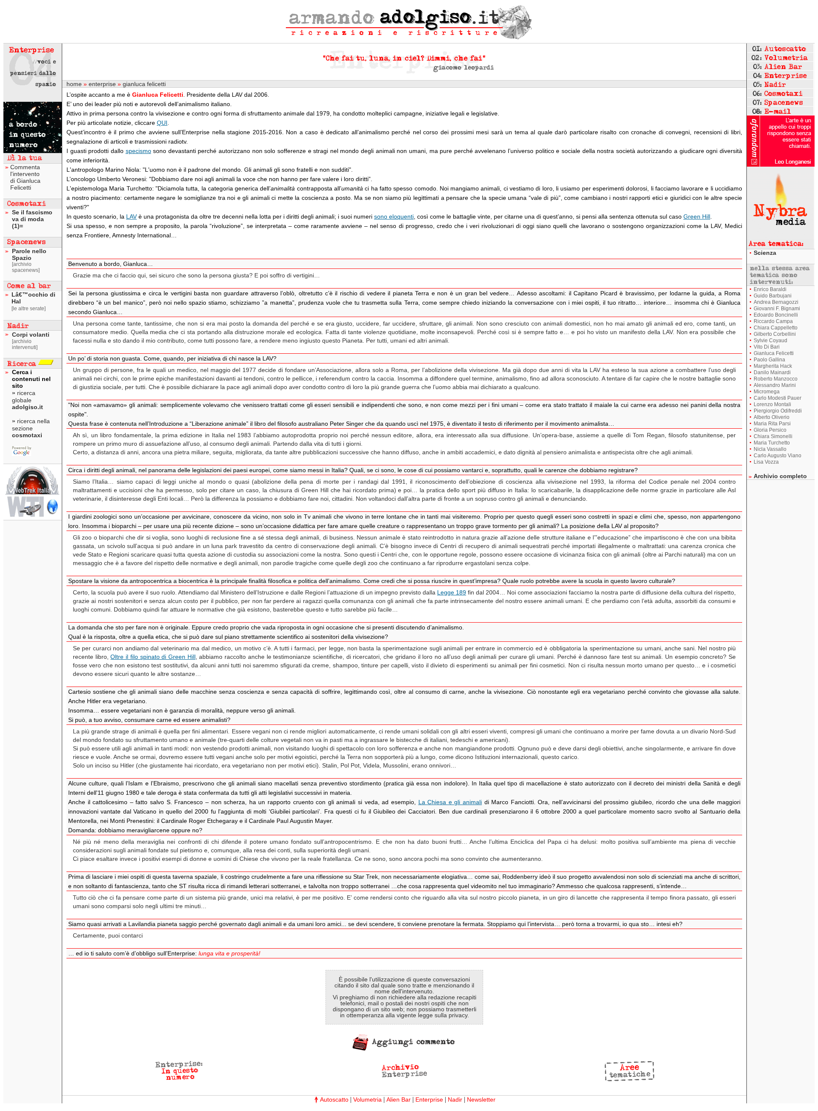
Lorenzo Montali (772, 404)
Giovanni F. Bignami (777, 309)
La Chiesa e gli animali (450, 802)
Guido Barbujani (773, 296)
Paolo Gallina (769, 360)
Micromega (767, 392)
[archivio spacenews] (26, 267)
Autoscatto (334, 1099)
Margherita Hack (773, 366)
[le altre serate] (29, 309)
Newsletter (481, 1099)
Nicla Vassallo (770, 449)
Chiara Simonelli (773, 436)
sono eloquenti (394, 216)
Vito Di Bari (767, 347)
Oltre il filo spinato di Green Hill (152, 656)
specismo (138, 150)
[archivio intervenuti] (24, 344)
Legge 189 (451, 592)
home (74, 84)
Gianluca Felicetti (774, 353)
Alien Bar (398, 1099)
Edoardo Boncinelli (776, 315)
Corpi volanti (30, 334)
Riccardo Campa (773, 321)
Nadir (455, 1099)
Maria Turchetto (772, 443)
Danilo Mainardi (772, 372)
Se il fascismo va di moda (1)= (32, 219)
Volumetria (367, 1099)
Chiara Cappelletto (776, 328)
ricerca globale (27, 400)
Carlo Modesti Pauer (777, 398)
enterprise (102, 84)
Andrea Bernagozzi (776, 302)
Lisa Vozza (766, 462)
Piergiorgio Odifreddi (778, 411)
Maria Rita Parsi (772, 424)
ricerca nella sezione (31, 428)
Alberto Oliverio (771, 417)
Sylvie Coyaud (770, 340)
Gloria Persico (770, 430)
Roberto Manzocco (776, 379)
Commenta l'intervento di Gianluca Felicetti (25, 177)
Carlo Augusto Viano (777, 456)
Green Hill (696, 216)
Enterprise (429, 1099)
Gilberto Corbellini (775, 334)
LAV (131, 216)
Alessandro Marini (775, 385)
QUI (162, 122)
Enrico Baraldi (770, 289)
